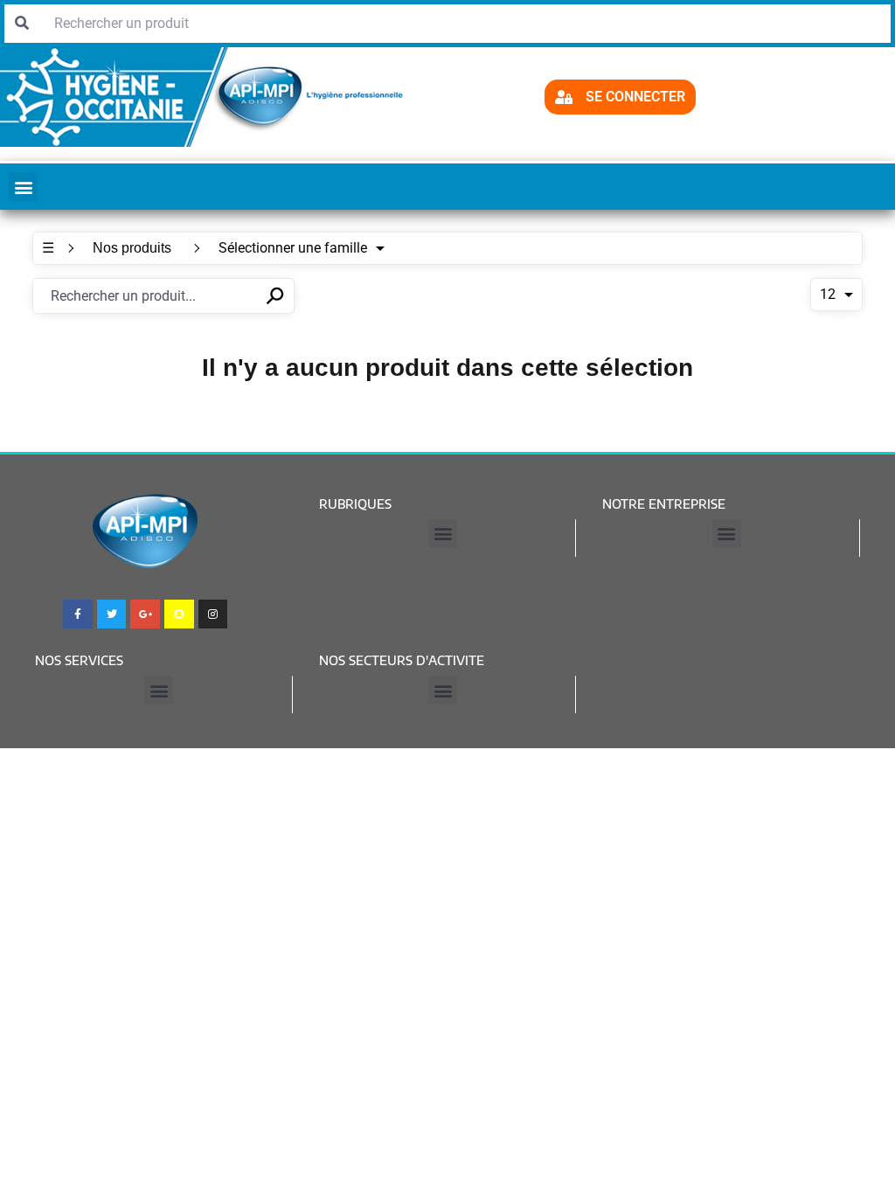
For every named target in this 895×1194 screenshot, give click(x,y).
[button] (23, 186)
